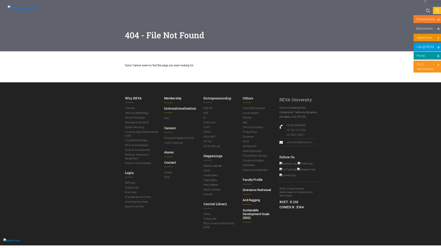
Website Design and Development (294, 192)
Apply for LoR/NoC (134, 206)
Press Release (210, 184)
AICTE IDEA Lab (211, 146)
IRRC (167, 118)
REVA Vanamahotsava (136, 145)
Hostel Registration (252, 151)
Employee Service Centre (138, 197)
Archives (208, 194)
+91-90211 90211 (295, 134)
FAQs (167, 177)
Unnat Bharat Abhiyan (136, 140)
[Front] (19, 8)
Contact (168, 172)
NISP (205, 113)
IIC (204, 117)
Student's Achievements (137, 150)
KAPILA (207, 132)
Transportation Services (255, 155)
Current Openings (173, 142)
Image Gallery (210, 175)
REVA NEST (209, 136)
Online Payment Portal (136, 201)
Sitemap (247, 117)
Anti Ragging (251, 200)
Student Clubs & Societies (138, 163)
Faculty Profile (253, 180)
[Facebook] (288, 164)
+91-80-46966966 (296, 125)
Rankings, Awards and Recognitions (136, 156)
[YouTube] (287, 169)
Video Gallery (210, 180)
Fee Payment (249, 146)
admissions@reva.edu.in (299, 142)
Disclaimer (248, 136)
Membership (172, 98)
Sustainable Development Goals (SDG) (256, 214)
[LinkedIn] (287, 175)
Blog (245, 122)
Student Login (132, 187)
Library (207, 214)
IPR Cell (207, 141)
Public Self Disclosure (254, 108)
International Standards (137, 122)
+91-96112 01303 (295, 130)
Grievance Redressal (257, 190)
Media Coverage (211, 189)
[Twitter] (305, 164)
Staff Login (130, 182)
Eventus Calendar (212, 165)
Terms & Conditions (253, 127)
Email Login (131, 192)
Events (207, 170)
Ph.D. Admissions (425, 66)
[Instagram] (306, 169)
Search (427, 10)
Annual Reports (251, 113)
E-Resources (210, 218)
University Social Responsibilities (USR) (142, 134)
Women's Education (135, 117)
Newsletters (249, 165)
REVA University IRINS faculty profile (218, 225)
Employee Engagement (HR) (179, 138)
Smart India (209, 122)
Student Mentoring (134, 127)
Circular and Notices (253, 160)
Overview (130, 108)
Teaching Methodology (136, 113)
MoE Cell (208, 108)
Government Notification (255, 170)
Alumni (169, 152)
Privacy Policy (250, 132)
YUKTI (206, 127)
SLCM (246, 141)
